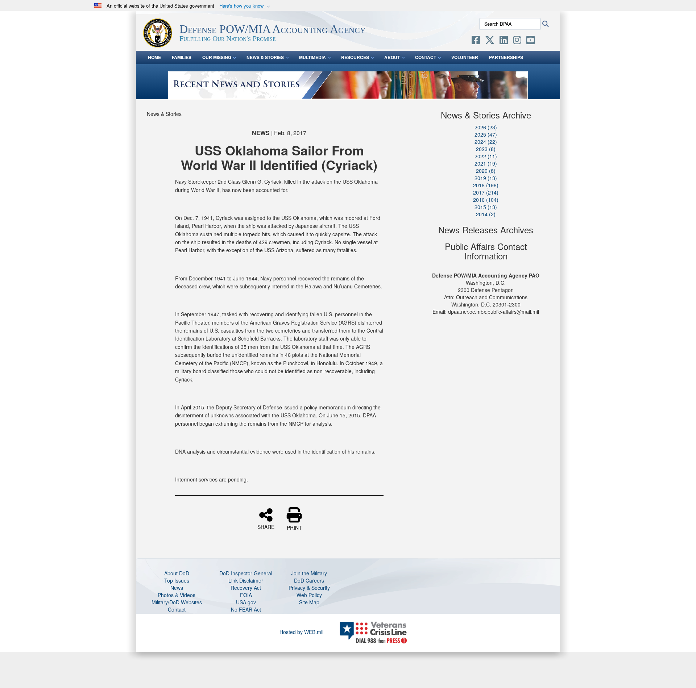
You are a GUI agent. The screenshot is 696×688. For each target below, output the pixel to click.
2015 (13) (486, 206)
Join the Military (309, 573)
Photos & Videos (176, 595)
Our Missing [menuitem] (216, 57)
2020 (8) (486, 170)
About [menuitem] (392, 57)
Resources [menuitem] (355, 57)
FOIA (246, 595)
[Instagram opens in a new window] (517, 41)
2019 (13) (486, 178)
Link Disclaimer (245, 580)
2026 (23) (486, 127)
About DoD (176, 573)
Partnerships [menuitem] (506, 57)
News (176, 587)
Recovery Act (246, 587)
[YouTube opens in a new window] (530, 41)
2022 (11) (486, 156)
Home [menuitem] (154, 57)
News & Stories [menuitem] (265, 57)
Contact (177, 609)
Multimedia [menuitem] (312, 57)
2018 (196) (485, 185)
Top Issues (176, 580)
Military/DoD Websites (177, 602)
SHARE (265, 526)
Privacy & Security (309, 587)
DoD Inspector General (245, 573)
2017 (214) (485, 192)
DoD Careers (309, 580)
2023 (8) (486, 149)
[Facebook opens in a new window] (476, 41)
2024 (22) (486, 141)
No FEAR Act (246, 609)
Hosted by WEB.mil (301, 631)
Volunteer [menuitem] (464, 57)
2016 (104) (485, 199)
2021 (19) (486, 163)
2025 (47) (486, 134)
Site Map (309, 602)
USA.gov (246, 602)
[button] (245, 6)
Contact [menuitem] (425, 57)
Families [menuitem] (181, 57)
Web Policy (309, 595)
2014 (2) (486, 214)
